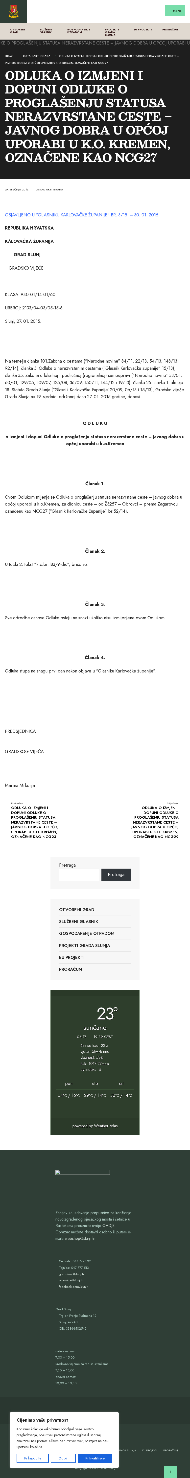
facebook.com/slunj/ (73, 1286)
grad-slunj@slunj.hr (72, 1274)
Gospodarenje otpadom (78, 30)
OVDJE (108, 1225)
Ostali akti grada (36, 56)
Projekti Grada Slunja (112, 32)
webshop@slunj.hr (80, 1238)
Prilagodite (32, 1458)
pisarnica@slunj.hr (71, 1280)
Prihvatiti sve (95, 1458)
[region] (64, 1440)
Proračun (170, 29)
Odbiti (63, 1458)
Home (9, 56)
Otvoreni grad (17, 30)
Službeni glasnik (46, 30)
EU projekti (143, 29)
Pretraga (67, 865)
